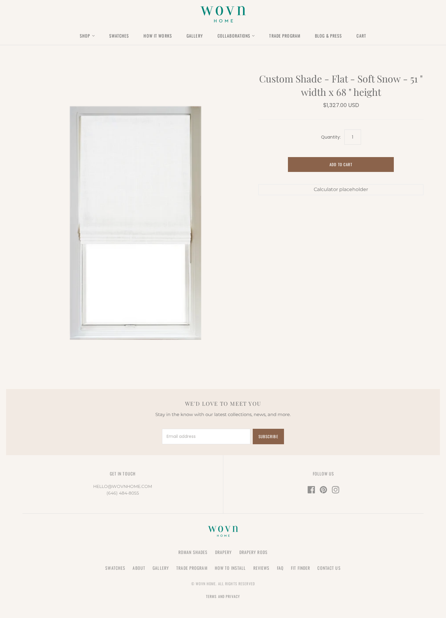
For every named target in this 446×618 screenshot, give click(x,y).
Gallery (195, 35)
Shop (85, 35)
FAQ (280, 568)
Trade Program (284, 35)
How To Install (230, 568)
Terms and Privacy (223, 596)
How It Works (158, 35)
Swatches (119, 35)
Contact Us (328, 568)
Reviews (261, 568)
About (139, 568)
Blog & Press (328, 35)
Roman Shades (193, 552)
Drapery (223, 552)
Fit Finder (300, 568)
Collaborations (234, 35)
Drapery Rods (253, 552)
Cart (361, 35)
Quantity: (330, 137)
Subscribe (268, 436)
